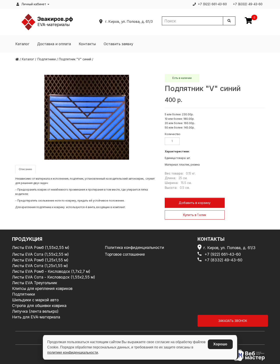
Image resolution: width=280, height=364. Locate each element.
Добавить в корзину (194, 203)
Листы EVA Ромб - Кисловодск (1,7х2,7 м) (51, 271)
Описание (25, 169)
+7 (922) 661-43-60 (223, 254)
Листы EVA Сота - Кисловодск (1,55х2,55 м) (53, 277)
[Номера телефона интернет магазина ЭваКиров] (200, 254)
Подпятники (23, 294)
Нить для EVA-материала (36, 317)
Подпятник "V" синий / (76, 59)
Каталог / (29, 59)
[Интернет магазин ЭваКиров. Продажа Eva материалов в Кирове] (47, 21)
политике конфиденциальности (72, 352)
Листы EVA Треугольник (34, 282)
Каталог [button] (22, 44)
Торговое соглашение (125, 254)
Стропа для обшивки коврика (39, 305)
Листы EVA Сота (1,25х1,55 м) (40, 265)
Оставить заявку (118, 44)
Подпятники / (47, 59)
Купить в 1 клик (194, 215)
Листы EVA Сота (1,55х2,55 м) (40, 254)
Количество (172, 134)
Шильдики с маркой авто (35, 300)
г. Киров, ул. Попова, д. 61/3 (229, 247)
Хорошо (220, 344)
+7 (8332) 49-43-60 (223, 260)
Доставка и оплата (54, 44)
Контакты (87, 44)
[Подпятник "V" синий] (86, 117)
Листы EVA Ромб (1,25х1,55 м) (40, 260)
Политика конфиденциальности (134, 247)
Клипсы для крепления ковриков (42, 288)
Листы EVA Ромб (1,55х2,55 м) (40, 247)
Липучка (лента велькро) (35, 311)
